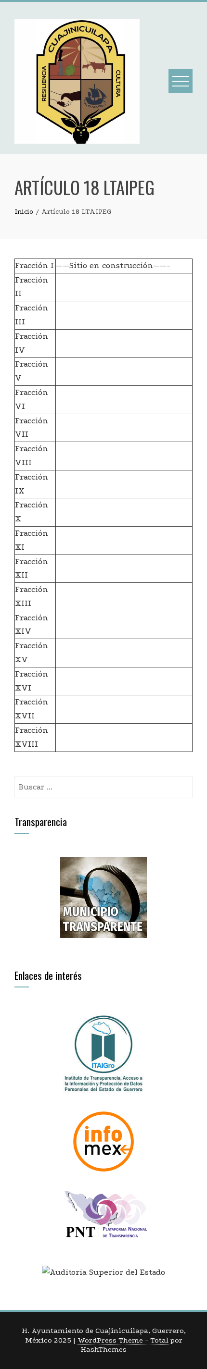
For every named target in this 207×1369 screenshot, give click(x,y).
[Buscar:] (103, 782)
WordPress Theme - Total (123, 1340)
